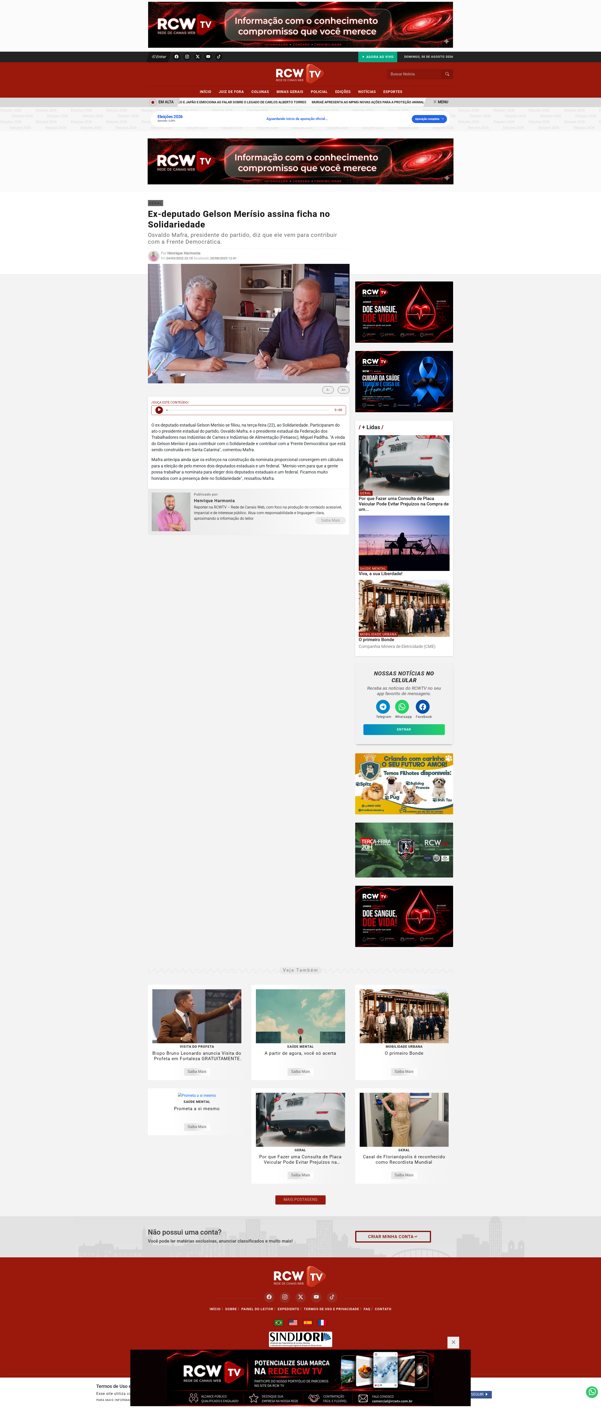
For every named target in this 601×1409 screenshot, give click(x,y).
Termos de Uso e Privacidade (331, 1309)
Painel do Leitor (257, 1309)
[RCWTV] (300, 24)
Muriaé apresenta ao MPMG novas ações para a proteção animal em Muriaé (351, 102)
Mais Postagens (300, 1199)
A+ (344, 390)
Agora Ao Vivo (379, 57)
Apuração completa (427, 119)
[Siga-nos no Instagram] (285, 1297)
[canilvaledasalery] (404, 784)
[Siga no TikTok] (219, 57)
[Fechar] (453, 1342)
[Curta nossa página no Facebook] (269, 1297)
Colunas (262, 91)
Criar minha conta (391, 1236)
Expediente (288, 1309)
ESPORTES (392, 92)
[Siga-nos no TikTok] (332, 1297)
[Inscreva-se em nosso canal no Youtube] (316, 1297)
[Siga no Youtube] (208, 57)
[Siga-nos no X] (300, 1297)
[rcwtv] (300, 161)
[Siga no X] (197, 57)
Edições (345, 91)
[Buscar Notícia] (447, 74)
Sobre (231, 1309)
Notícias (369, 91)
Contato (383, 1309)
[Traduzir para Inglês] (293, 1322)
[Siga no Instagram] (187, 57)
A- (328, 390)
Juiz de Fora (233, 91)
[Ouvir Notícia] (159, 410)
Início (207, 91)
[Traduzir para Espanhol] (308, 1322)
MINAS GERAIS (292, 91)
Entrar (161, 56)
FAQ (367, 1309)
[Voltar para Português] (279, 1322)
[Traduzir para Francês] (322, 1322)
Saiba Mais (330, 520)
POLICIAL (321, 91)
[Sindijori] (300, 1339)
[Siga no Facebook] (176, 57)
